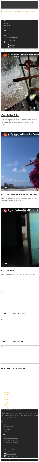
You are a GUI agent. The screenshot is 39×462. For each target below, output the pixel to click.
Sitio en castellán (11, 454)
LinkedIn (6, 404)
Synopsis (6, 23)
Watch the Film (10, 115)
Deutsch (12, 47)
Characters (7, 25)
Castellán (12, 45)
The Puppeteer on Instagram (13, 341)
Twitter (6, 394)
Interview (6, 28)
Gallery (6, 30)
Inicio (5, 21)
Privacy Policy (11, 40)
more (5, 35)
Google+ (6, 402)
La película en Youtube (11, 438)
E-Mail (6, 406)
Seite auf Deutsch (11, 456)
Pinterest (7, 399)
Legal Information (13, 37)
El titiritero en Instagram (11, 440)
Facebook (7, 392)
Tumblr (6, 397)
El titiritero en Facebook (11, 443)
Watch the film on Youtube (13, 368)
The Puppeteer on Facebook (13, 314)
